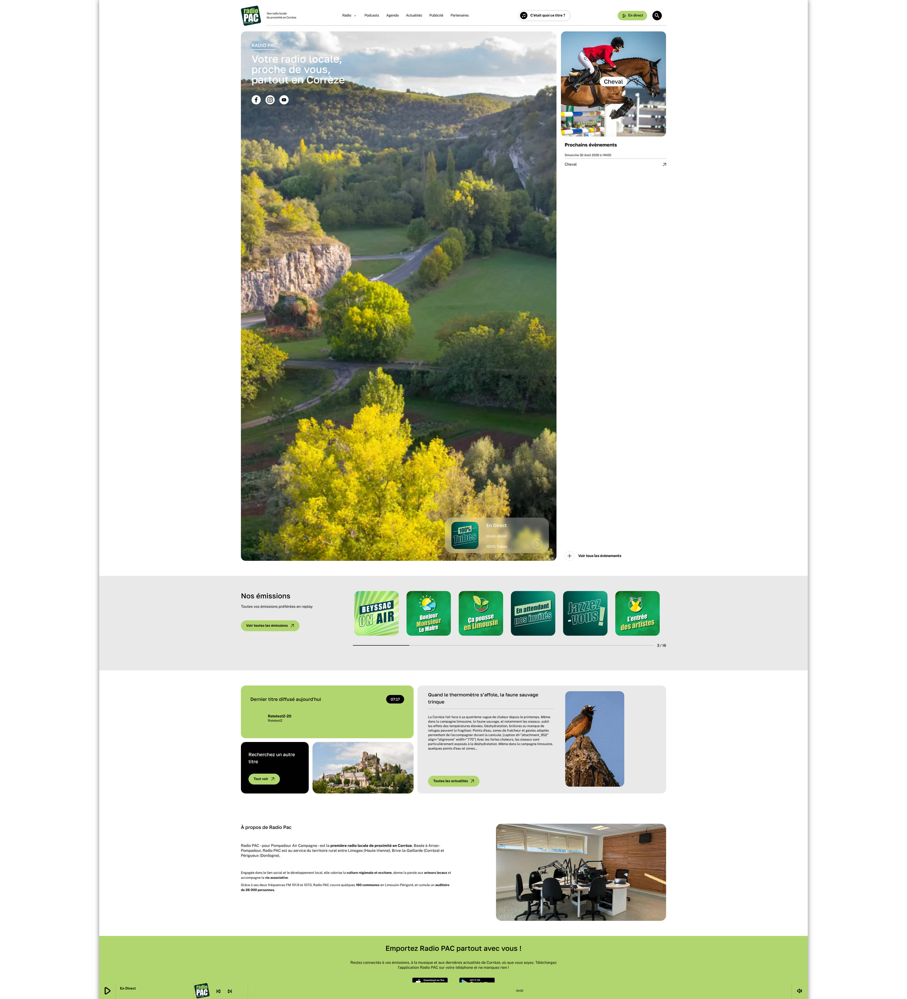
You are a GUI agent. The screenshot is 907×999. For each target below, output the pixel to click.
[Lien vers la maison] (251, 16)
